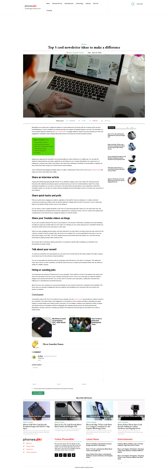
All (127, 127)
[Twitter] (69, 455)
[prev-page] (87, 461)
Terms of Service (31, 452)
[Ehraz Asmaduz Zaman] (36, 344)
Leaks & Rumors (91, 422)
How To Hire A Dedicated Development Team (97, 321)
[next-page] (90, 461)
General (84, 44)
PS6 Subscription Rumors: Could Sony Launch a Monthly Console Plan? (116, 169)
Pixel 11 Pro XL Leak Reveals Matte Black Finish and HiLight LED (116, 135)
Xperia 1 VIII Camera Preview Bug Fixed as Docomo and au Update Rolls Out (116, 180)
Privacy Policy (30, 446)
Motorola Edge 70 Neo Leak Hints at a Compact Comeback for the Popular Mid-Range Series (116, 147)
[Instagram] (60, 455)
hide (47, 140)
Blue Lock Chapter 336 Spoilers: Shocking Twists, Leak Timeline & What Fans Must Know (131, 457)
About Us (29, 443)
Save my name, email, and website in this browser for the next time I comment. (53, 388)
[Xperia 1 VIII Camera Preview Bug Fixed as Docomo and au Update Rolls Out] (132, 180)
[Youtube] (73, 455)
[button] (136, 4)
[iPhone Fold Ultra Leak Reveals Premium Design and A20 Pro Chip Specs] (36, 410)
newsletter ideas (95, 170)
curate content (78, 299)
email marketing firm (60, 131)
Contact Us (29, 449)
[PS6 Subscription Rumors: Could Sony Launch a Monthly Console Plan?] (132, 169)
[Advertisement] (83, 27)
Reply (39, 360)
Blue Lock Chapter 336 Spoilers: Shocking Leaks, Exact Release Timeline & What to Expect (131, 450)
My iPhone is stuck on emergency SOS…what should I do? (59, 321)
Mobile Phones (28, 422)
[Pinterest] (65, 455)
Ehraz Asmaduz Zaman (76, 53)
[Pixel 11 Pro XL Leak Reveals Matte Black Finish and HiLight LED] (132, 135)
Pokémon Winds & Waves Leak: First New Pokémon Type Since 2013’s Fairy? (130, 444)
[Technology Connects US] (36, 439)
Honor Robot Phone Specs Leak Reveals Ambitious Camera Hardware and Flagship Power (117, 158)
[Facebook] (56, 455)
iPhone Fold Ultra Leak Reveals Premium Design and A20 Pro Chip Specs (36, 426)
